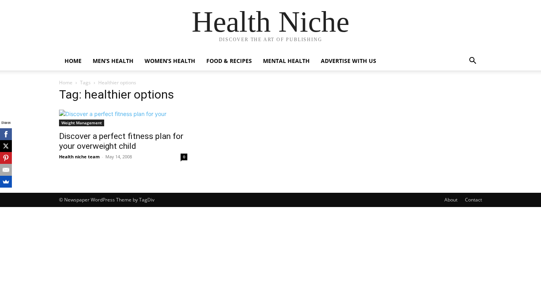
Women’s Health (170, 61)
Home (73, 61)
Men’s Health (113, 61)
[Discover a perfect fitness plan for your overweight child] (123, 118)
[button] (472, 61)
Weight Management (81, 122)
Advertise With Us (348, 61)
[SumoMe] (6, 182)
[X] (6, 146)
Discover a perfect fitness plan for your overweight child (121, 141)
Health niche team (79, 157)
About (450, 199)
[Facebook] (6, 134)
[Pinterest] (6, 158)
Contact (473, 199)
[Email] (6, 170)
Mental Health (286, 61)
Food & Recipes (229, 61)
